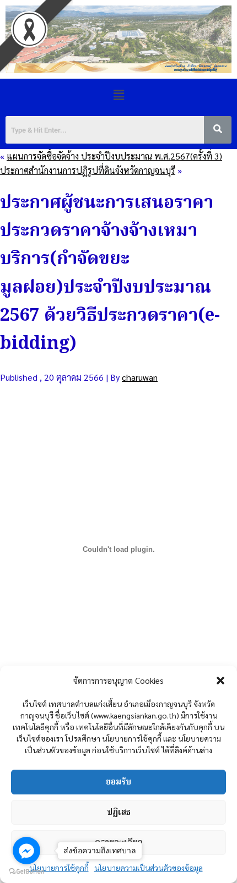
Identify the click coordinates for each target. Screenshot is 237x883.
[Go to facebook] (26, 850)
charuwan (140, 377)
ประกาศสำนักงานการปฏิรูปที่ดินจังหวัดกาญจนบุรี (87, 170)
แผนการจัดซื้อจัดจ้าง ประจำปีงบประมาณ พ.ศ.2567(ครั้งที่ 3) (114, 156)
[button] (220, 680)
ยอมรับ (118, 782)
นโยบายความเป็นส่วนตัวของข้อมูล (148, 868)
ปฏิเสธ (119, 812)
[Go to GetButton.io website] (26, 871)
